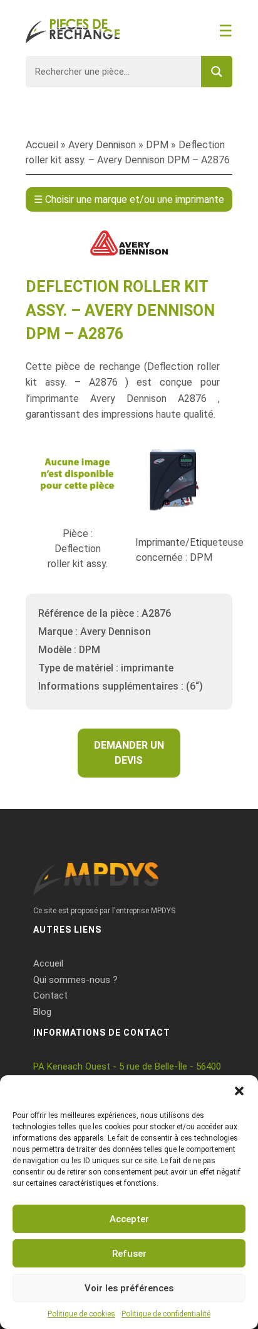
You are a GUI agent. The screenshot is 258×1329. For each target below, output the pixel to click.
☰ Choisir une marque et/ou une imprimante (129, 199)
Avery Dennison (102, 145)
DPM (157, 145)
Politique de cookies (81, 1314)
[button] (239, 1091)
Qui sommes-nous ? (75, 979)
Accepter (129, 1219)
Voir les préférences (129, 1288)
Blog (42, 1011)
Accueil (42, 145)
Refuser (129, 1253)
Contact (50, 995)
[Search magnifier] (216, 71)
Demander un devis (129, 752)
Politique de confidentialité (165, 1314)
